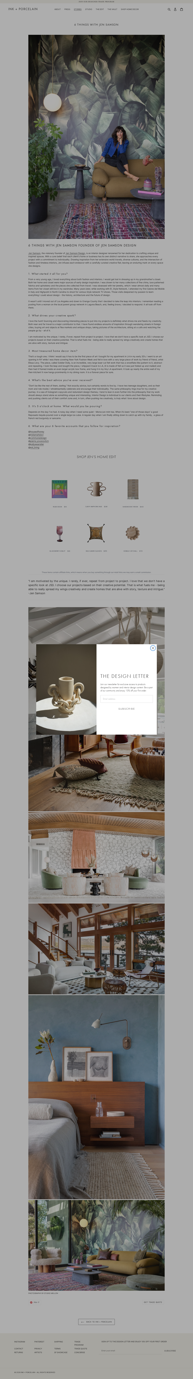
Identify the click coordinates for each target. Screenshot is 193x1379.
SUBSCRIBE (127, 708)
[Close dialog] (153, 648)
